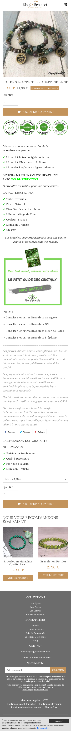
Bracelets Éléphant (44, 337)
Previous (5, 43)
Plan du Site (51, 707)
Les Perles (35, 607)
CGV (45, 700)
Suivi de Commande (35, 633)
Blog (35, 640)
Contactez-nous (36, 629)
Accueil (35, 625)
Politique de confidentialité (38, 681)
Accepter (59, 721)
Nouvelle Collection (35, 614)
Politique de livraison (50, 704)
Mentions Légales (30, 700)
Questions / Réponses (35, 636)
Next (65, 43)
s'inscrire (58, 670)
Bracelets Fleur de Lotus (47, 330)
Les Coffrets (35, 610)
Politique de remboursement (26, 707)
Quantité (8, 95)
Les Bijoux (36, 603)
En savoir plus (42, 728)
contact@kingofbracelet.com (35, 651)
